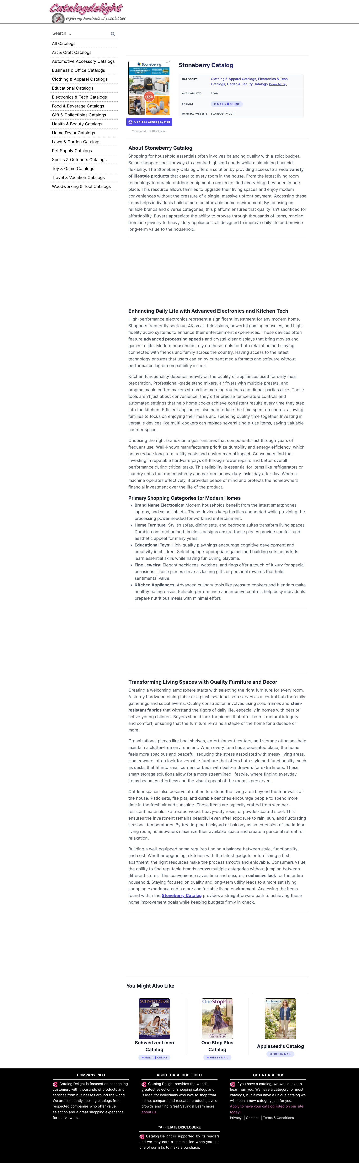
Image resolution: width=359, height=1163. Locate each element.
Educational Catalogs (72, 88)
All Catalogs (63, 43)
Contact (252, 1118)
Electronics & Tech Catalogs (79, 97)
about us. (149, 1112)
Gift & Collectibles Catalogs (79, 114)
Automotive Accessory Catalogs (83, 61)
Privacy (236, 1118)
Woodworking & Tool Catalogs (81, 186)
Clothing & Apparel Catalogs (233, 79)
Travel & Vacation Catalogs (78, 177)
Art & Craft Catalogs (71, 52)
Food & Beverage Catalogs (78, 106)
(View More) (278, 84)
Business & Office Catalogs (78, 70)
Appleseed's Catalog (280, 1046)
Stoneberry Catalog (182, 895)
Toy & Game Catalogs (73, 168)
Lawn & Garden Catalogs (76, 141)
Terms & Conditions (278, 1118)
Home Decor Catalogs (73, 132)
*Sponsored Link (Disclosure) (149, 131)
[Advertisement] (217, 41)
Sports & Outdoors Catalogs (79, 159)
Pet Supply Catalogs (72, 150)
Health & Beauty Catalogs (247, 84)
